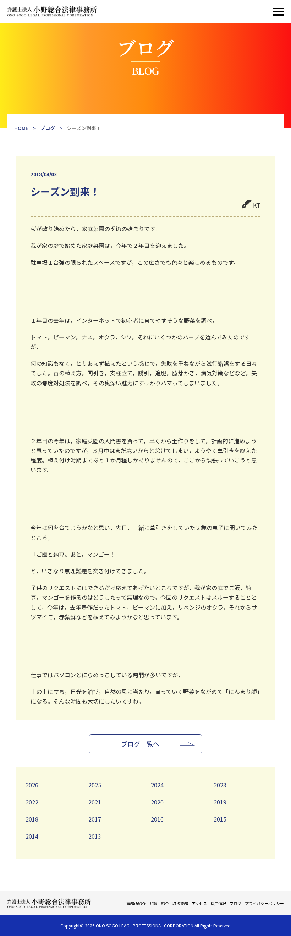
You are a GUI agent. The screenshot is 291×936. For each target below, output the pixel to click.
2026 (32, 785)
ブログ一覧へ (140, 743)
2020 (157, 802)
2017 (94, 819)
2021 (94, 802)
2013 (94, 836)
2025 (94, 785)
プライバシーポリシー (264, 903)
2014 (32, 836)
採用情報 (218, 903)
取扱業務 (180, 903)
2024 (157, 785)
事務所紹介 (136, 903)
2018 (32, 819)
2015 (220, 819)
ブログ (235, 903)
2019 (220, 802)
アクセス (199, 903)
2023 (220, 785)
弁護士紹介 (159, 903)
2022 (32, 802)
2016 (157, 819)
